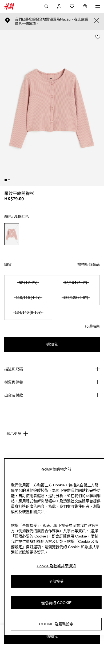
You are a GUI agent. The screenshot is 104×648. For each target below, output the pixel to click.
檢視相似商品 (88, 264)
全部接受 (56, 581)
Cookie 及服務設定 (56, 624)
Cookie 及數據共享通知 (56, 566)
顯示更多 (13, 433)
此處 (81, 19)
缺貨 (8, 264)
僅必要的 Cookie (56, 603)
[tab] (5, 180)
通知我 (52, 344)
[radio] (12, 234)
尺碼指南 (92, 326)
